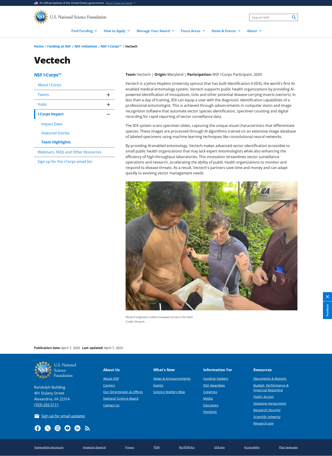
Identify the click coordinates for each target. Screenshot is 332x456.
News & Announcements (172, 378)
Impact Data (51, 123)
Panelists (210, 412)
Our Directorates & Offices (123, 392)
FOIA (157, 447)
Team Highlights (56, 142)
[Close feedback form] (327, 297)
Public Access (263, 396)
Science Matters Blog (169, 392)
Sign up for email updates (63, 415)
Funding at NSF (59, 46)
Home (39, 46)
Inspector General (94, 447)
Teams (43, 94)
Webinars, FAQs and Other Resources (69, 152)
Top (322, 330)
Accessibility (252, 447)
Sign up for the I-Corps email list (65, 161)
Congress (210, 392)
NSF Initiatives (86, 46)
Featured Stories (55, 133)
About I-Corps (49, 84)
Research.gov (263, 423)
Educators (210, 405)
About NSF (111, 378)
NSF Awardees (214, 385)
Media (208, 398)
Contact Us (111, 405)
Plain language (288, 447)
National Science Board (120, 398)
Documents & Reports (269, 378)
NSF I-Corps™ (111, 46)
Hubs (42, 104)
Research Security (267, 410)
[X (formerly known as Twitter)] (47, 428)
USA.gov (219, 447)
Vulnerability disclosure (48, 447)
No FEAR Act (186, 447)
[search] (294, 17)
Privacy (129, 447)
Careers (109, 385)
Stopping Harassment (269, 403)
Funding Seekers (215, 378)
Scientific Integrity (267, 417)
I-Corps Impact (51, 114)
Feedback (327, 310)
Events (158, 385)
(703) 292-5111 (46, 404)
